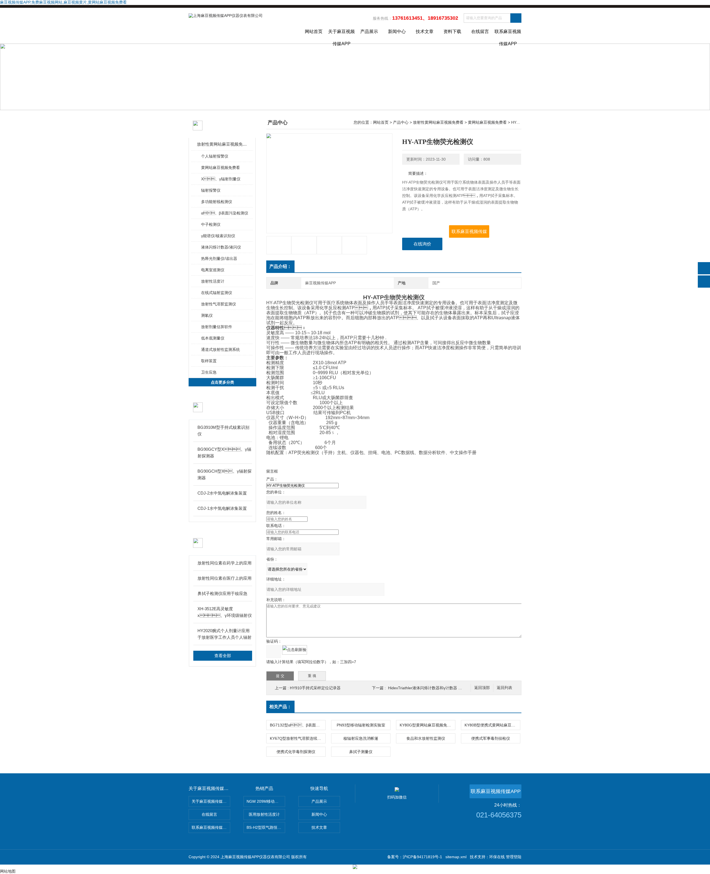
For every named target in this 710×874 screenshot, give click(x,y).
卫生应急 (209, 372)
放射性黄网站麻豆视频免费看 (222, 144)
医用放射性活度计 (264, 814)
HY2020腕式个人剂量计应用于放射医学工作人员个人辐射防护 (224, 634)
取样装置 (209, 361)
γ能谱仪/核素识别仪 (218, 236)
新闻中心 (397, 31)
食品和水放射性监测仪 (425, 738)
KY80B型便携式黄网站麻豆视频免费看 (492, 725)
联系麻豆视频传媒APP (508, 36)
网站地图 (8, 871)
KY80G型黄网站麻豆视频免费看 (427, 725)
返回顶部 (482, 688)
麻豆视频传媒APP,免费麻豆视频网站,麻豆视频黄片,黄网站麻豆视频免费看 (63, 2)
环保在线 (497, 857)
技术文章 (424, 31)
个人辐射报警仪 (214, 156)
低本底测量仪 (212, 338)
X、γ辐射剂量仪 (220, 179)
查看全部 (222, 655)
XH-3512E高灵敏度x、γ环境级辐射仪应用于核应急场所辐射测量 (224, 612)
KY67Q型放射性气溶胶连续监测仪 (297, 738)
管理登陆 (513, 857)
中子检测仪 (210, 224)
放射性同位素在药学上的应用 (224, 563)
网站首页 (314, 31)
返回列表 (504, 688)
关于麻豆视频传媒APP (341, 36)
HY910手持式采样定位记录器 (315, 688)
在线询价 (422, 244)
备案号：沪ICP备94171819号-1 (414, 857)
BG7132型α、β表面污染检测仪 (297, 725)
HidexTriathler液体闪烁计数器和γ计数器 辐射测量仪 (433, 688)
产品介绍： (280, 266)
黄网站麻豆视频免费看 (220, 167)
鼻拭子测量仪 (360, 751)
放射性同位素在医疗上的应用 (224, 578)
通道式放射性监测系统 (220, 349)
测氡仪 (207, 315)
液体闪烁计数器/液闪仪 (221, 247)
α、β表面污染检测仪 (224, 213)
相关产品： (280, 706)
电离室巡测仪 (212, 270)
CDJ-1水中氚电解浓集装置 (222, 508)
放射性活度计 (212, 281)
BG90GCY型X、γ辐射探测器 (224, 452)
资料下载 (452, 31)
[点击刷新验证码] (294, 650)
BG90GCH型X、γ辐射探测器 (224, 474)
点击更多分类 (222, 382)
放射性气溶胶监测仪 (218, 304)
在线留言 (480, 31)
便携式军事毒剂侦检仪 (490, 738)
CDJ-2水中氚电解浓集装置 (222, 493)
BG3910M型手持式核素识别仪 (223, 430)
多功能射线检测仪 (216, 201)
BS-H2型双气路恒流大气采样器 (266, 827)
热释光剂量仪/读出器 (219, 258)
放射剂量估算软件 (216, 327)
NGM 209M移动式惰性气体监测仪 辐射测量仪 (266, 801)
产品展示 (369, 31)
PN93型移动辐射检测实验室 (361, 725)
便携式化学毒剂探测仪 (296, 751)
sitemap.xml (455, 857)
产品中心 (401, 122)
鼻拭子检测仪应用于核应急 (222, 593)
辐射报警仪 (210, 190)
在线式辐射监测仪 (216, 292)
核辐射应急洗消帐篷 (360, 738)
